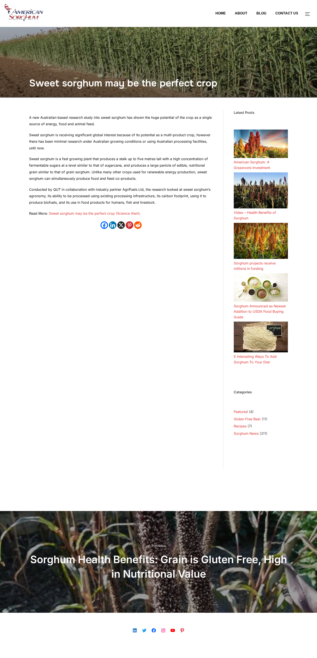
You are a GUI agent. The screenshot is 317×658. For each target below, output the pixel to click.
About (241, 13)
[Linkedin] (112, 225)
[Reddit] (138, 225)
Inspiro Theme (258, 650)
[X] (121, 225)
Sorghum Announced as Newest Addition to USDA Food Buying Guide (260, 311)
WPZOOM (280, 650)
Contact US (286, 13)
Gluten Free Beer (247, 419)
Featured (241, 411)
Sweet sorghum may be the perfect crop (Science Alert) (94, 213)
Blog (261, 13)
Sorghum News (246, 433)
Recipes (240, 426)
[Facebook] (104, 225)
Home (220, 13)
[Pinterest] (129, 225)
